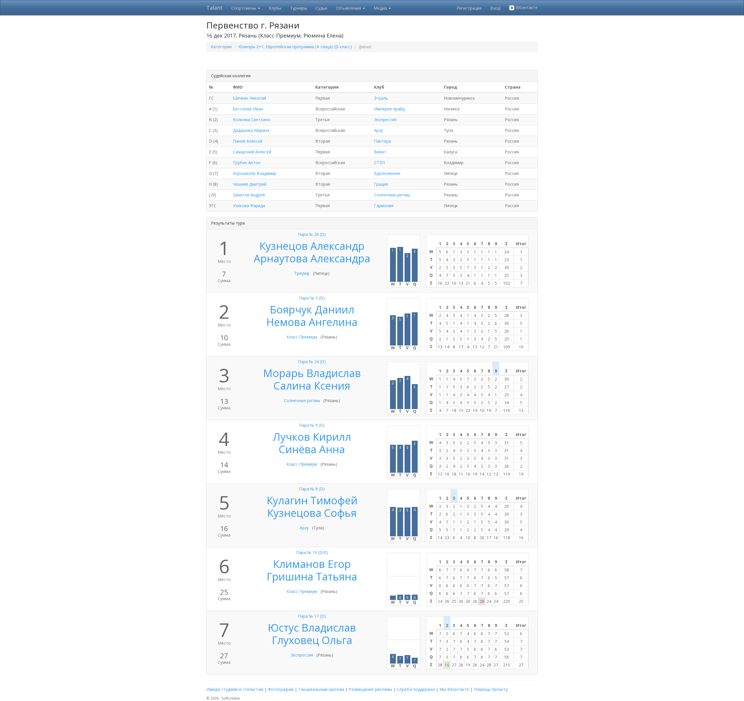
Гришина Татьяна (312, 576)
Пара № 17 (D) (312, 616)
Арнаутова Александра (312, 258)
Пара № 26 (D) (312, 234)
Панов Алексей (247, 141)
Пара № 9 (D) (312, 425)
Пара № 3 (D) (312, 298)
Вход (495, 8)
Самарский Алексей (252, 152)
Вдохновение (387, 173)
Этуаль (381, 98)
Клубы (275, 8)
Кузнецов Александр (311, 246)
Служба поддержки (416, 689)
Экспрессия (385, 119)
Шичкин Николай (249, 98)
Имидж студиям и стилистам (234, 689)
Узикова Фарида (249, 205)
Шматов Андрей (249, 195)
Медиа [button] (381, 8)
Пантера (382, 141)
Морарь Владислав (312, 373)
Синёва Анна (312, 449)
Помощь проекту (491, 689)
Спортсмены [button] (244, 8)
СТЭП (379, 162)
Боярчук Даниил (312, 309)
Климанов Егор (312, 564)
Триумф (302, 273)
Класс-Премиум (302, 337)
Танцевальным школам (321, 689)
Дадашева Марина (251, 130)
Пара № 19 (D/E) (312, 552)
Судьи (321, 8)
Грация (381, 184)
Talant (214, 7)
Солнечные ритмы (392, 195)
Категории (221, 46)
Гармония (384, 205)
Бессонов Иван (248, 109)
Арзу (378, 130)
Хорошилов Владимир (254, 173)
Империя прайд (389, 109)
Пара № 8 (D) (312, 489)
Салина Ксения (311, 386)
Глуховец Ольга (312, 640)
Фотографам (281, 689)
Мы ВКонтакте (454, 689)
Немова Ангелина (311, 322)
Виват (380, 152)
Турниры (298, 8)
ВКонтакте (526, 7)
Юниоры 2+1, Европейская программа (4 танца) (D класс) (295, 46)
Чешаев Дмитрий (250, 184)
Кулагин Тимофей (312, 500)
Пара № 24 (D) (312, 361)
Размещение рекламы (370, 689)
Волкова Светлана (251, 119)
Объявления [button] (349, 8)
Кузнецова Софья (312, 513)
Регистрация (469, 8)
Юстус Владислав (312, 628)
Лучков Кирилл (312, 437)
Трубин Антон (246, 162)
